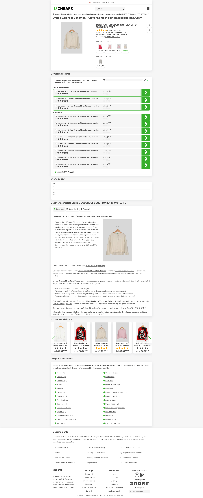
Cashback (114, 484)
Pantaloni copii (62, 373)
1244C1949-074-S (112, 37)
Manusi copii (61, 423)
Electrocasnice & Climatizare (130, 447)
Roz (118, 51)
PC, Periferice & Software (129, 458)
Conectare (110, 2)
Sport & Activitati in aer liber (65, 463)
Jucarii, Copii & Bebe (62, 458)
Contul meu (114, 477)
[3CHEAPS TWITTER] (139, 484)
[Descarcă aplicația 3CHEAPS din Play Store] (142, 476)
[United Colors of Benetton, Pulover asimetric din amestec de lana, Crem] (101, 332)
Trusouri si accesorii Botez (66, 419)
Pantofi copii (109, 377)
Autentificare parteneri (114, 487)
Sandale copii (61, 388)
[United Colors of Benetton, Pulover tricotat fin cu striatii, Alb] (60, 332)
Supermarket (92, 463)
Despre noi (89, 474)
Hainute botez (110, 419)
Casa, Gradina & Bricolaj (96, 447)
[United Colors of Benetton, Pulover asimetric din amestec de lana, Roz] (122, 332)
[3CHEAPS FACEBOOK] (135, 484)
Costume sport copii (112, 423)
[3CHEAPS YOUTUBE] (131, 484)
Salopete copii (62, 381)
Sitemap (114, 481)
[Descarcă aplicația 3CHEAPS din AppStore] (137, 476)
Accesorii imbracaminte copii (115, 392)
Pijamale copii (62, 396)
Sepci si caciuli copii (64, 408)
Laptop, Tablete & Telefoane (97, 458)
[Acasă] (54, 14)
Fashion (57, 452)
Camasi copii (61, 377)
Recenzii (86, 209)
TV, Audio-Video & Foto (128, 463)
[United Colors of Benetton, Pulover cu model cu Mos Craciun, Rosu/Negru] (81, 332)
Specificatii (73, 209)
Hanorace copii (110, 412)
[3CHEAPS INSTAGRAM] (144, 484)
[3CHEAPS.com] (63, 8)
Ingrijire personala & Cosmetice (131, 452)
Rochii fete (109, 388)
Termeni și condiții (88, 481)
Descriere (59, 209)
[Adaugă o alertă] (149, 30)
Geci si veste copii (111, 373)
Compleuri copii (62, 400)
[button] (149, 338)
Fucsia (100, 51)
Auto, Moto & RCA (61, 447)
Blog (114, 474)
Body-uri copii (62, 404)
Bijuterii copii (61, 412)
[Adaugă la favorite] (149, 25)
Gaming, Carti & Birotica (96, 452)
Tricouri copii (61, 392)
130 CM (100, 66)
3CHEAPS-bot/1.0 (89, 487)
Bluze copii (109, 381)
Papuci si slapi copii (112, 404)
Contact (89, 491)
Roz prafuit (110, 51)
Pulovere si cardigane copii (115, 32)
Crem (125, 51)
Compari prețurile (82, 293)
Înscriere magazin (114, 491)
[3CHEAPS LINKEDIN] (148, 484)
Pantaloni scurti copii (112, 396)
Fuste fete (109, 416)
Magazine (88, 484)
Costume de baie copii (65, 416)
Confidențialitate (89, 477)
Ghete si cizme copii (112, 384)
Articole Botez (110, 400)
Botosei (59, 384)
